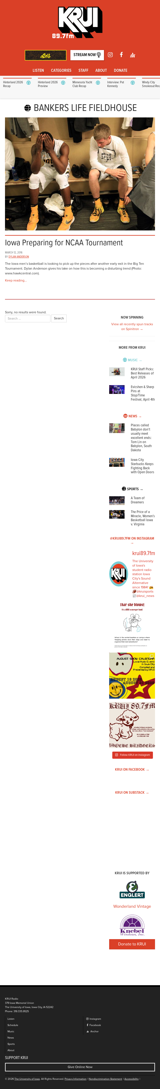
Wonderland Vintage (132, 906)
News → (135, 416)
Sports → (135, 489)
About (101, 70)
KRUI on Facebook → (132, 769)
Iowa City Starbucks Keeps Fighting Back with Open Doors (142, 466)
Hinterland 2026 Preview (48, 84)
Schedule (13, 1025)
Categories (61, 70)
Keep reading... (16, 280)
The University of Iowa (27, 1079)
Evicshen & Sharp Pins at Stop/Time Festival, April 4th (143, 393)
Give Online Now (80, 1067)
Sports (11, 1044)
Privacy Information (75, 1079)
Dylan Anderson (19, 257)
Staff (83, 70)
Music (11, 1031)
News (11, 1037)
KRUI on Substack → (132, 792)
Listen (38, 70)
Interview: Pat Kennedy (115, 84)
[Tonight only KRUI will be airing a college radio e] (132, 725)
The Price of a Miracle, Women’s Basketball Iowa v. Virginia (143, 518)
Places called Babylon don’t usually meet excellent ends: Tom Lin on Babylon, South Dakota (141, 438)
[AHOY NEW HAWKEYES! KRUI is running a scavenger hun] (132, 626)
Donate (120, 70)
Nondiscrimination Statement (105, 1079)
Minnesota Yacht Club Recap (82, 84)
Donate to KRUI (132, 944)
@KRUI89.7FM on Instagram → (132, 540)
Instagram (95, 1019)
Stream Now (85, 55)
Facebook (95, 1025)
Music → (135, 360)
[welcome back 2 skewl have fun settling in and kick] (132, 676)
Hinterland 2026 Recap (13, 84)
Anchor (94, 1031)
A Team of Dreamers (138, 500)
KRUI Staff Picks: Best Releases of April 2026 (142, 373)
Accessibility (131, 1079)
